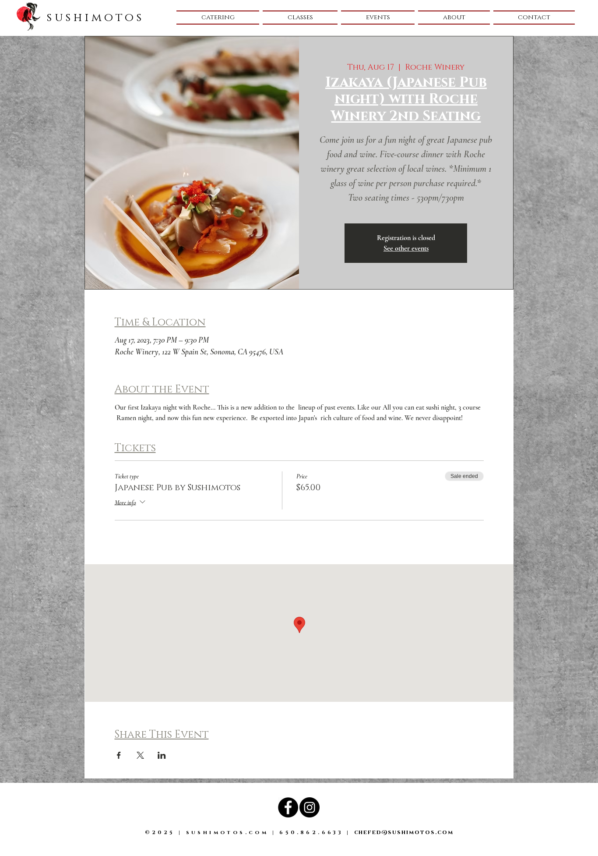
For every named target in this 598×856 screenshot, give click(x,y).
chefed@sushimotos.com (404, 832)
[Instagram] (309, 807)
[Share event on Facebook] (119, 755)
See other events (406, 248)
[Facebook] (288, 807)
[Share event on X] (140, 755)
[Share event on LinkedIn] (162, 755)
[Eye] (28, 17)
